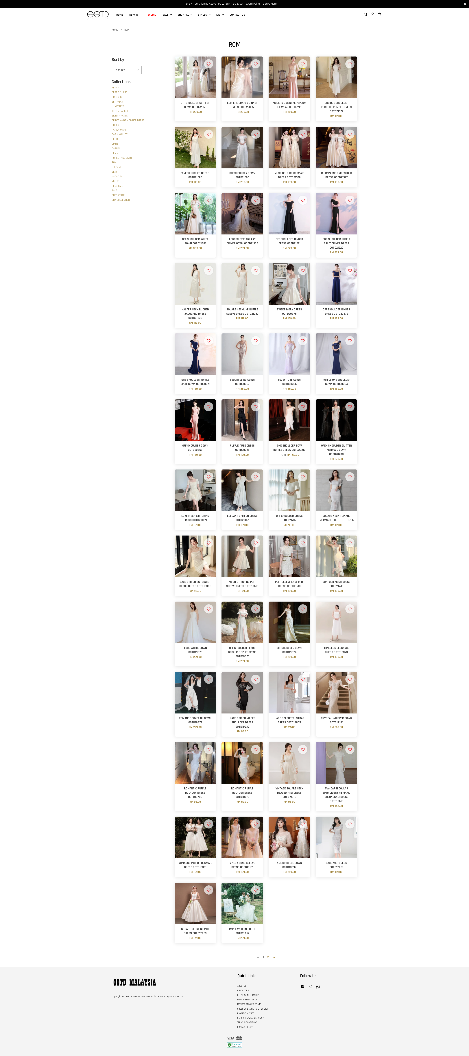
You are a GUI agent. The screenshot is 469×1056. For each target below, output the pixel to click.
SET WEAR (117, 101)
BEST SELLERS (120, 92)
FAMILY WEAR (119, 130)
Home (115, 30)
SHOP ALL (183, 15)
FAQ (218, 15)
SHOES (115, 125)
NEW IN (133, 15)
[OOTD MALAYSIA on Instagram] (310, 988)
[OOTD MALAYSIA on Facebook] (302, 988)
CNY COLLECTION (121, 200)
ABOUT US (241, 985)
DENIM (115, 153)
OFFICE (115, 139)
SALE (166, 15)
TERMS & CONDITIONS (247, 1022)
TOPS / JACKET (120, 111)
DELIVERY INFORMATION (248, 995)
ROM (114, 162)
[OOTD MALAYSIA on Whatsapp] (318, 988)
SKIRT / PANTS (120, 115)
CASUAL (116, 148)
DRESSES (117, 97)
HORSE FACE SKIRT (122, 158)
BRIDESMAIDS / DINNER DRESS (128, 120)
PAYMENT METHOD (245, 1013)
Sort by (118, 59)
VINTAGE (116, 181)
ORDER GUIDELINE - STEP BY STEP (252, 1008)
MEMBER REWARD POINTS (249, 1004)
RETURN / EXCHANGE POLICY (250, 1017)
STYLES (202, 15)
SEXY (114, 172)
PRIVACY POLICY (245, 1027)
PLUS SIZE (117, 186)
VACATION (117, 176)
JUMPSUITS (118, 106)
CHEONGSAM (118, 195)
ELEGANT (116, 167)
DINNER (115, 143)
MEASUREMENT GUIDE (247, 999)
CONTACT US (237, 15)
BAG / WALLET (120, 134)
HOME (119, 15)
